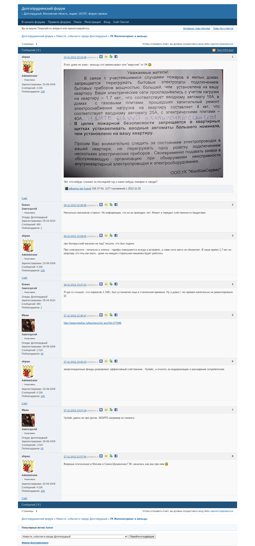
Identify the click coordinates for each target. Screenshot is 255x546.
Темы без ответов (223, 28)
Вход (107, 22)
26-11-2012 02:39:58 (75, 205)
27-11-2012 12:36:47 (75, 315)
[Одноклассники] (106, 57)
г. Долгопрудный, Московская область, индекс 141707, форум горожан (64, 13)
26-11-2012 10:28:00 (75, 236)
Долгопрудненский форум (43, 9)
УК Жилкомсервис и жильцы (128, 36)
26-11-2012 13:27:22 (75, 284)
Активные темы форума (196, 28)
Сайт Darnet (121, 22)
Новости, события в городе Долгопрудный (81, 36)
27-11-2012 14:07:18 (75, 410)
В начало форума (33, 22)
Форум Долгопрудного (35, 542)
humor (49, 527)
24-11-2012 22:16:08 (75, 57)
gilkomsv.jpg (75, 188)
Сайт (24, 198)
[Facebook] (116, 57)
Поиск (77, 22)
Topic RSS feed (225, 50)
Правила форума (59, 22)
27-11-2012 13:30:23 (75, 362)
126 (43, 91)
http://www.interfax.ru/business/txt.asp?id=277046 (92, 323)
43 (42, 353)
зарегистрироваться (221, 44)
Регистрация (92, 22)
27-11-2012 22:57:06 (75, 456)
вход (200, 44)
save (87, 188)
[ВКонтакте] (101, 57)
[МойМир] (111, 57)
